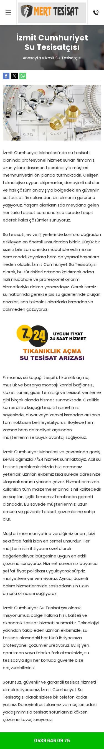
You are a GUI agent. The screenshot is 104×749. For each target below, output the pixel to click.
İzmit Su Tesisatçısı (63, 58)
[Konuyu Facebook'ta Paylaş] (6, 76)
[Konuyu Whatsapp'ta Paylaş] (22, 76)
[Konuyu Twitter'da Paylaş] (14, 76)
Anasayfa (32, 58)
